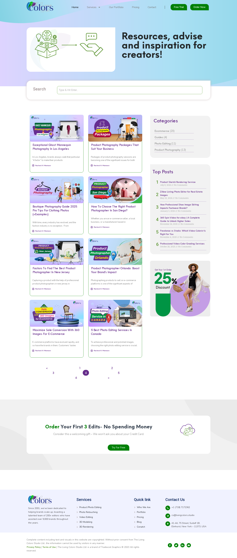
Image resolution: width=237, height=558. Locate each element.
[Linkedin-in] (182, 545)
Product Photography (167, 149)
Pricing (135, 7)
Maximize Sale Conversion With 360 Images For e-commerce (55, 332)
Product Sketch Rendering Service (178, 182)
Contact (152, 7)
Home (75, 7)
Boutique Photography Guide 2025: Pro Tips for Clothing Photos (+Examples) (54, 210)
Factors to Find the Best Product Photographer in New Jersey (53, 270)
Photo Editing (162, 143)
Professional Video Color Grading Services (182, 243)
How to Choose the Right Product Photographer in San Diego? (113, 208)
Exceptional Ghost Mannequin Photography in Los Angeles (51, 147)
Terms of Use (49, 547)
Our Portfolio (116, 7)
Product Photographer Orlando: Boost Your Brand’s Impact (115, 270)
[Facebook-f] (170, 545)
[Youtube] (189, 545)
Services (91, 7)
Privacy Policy (34, 547)
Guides (158, 137)
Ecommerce (161, 131)
